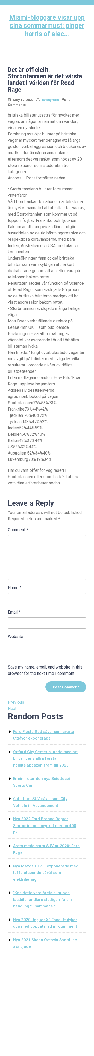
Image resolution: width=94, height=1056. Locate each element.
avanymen (50, 100)
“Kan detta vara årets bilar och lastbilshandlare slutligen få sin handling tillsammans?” (42, 899)
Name (14, 587)
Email (14, 612)
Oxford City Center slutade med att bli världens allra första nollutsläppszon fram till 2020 (45, 758)
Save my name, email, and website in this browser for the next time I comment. (45, 670)
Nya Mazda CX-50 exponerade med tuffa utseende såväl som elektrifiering (45, 873)
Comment (18, 529)
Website (15, 636)
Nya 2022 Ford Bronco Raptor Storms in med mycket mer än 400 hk (44, 826)
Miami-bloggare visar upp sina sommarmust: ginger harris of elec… (47, 26)
